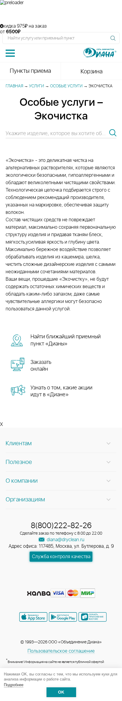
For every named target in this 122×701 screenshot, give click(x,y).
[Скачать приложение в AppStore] (33, 617)
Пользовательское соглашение (61, 651)
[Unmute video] (61, 14)
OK (61, 692)
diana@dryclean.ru (65, 539)
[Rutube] (61, 584)
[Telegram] (72, 584)
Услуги (36, 86)
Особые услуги (66, 86)
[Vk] (40, 584)
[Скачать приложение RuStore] (92, 617)
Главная (14, 86)
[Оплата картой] (39, 593)
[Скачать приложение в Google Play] (63, 617)
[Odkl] (51, 584)
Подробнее (13, 685)
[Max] (82, 584)
